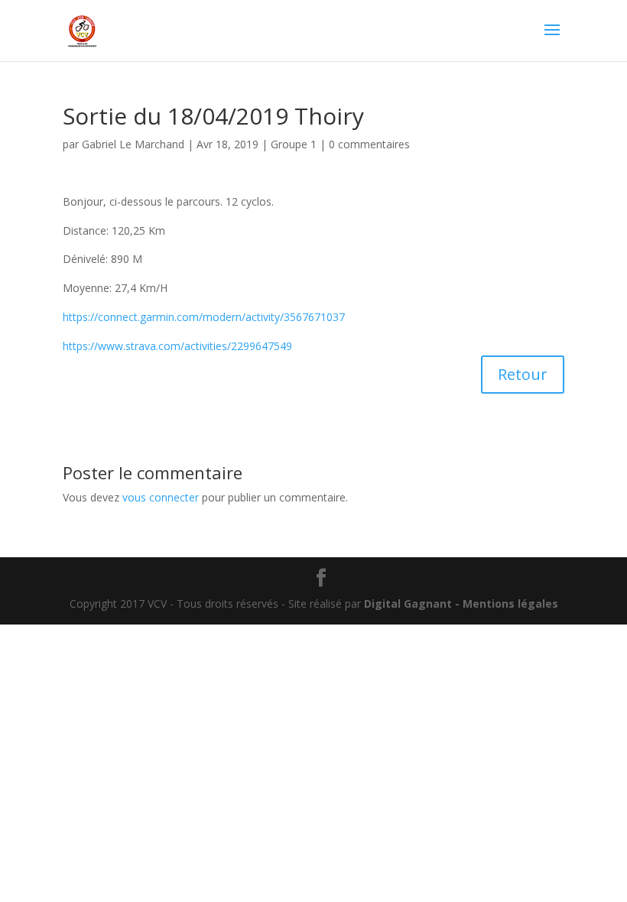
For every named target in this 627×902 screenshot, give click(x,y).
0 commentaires (369, 144)
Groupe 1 (294, 144)
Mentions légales (510, 603)
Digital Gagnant (408, 603)
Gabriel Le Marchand (133, 144)
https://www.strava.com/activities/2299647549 (177, 346)
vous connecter (160, 497)
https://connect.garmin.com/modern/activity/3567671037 (204, 317)
